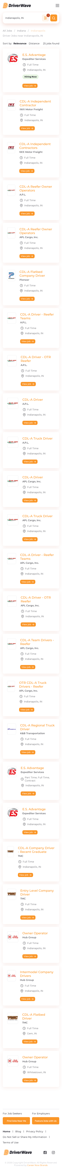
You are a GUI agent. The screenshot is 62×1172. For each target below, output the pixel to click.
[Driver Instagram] (53, 1153)
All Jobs (7, 30)
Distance (34, 43)
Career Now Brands (37, 1165)
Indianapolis (38, 30)
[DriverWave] (18, 1154)
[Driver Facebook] (45, 1153)
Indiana (21, 30)
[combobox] (23, 17)
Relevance (20, 43)
